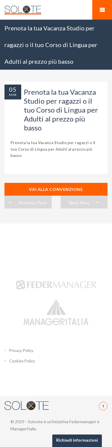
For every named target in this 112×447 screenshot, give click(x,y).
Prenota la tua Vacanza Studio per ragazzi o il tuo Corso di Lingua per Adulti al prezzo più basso (52, 149)
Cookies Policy (22, 361)
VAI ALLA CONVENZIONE (56, 189)
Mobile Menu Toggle (102, 10)
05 (13, 89)
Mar (12, 94)
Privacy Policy (21, 350)
